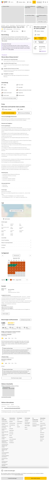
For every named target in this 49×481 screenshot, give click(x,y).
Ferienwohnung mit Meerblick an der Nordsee (5, 445)
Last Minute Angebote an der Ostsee (5, 453)
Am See (10, 435)
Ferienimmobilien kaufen (43, 426)
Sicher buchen (19, 423)
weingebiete (11, 440)
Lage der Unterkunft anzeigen (16, 210)
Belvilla (41, 440)
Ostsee (28, 25)
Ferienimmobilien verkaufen (43, 429)
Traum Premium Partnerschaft (27, 423)
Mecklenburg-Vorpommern (20, 25)
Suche (18, 419)
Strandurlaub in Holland (4, 429)
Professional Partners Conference (35, 425)
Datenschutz (42, 432)
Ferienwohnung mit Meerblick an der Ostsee (5, 449)
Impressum (42, 434)
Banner (26, 427)
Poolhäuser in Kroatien (4, 438)
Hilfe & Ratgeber (27, 425)
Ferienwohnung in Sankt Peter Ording (5, 468)
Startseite (3, 25)
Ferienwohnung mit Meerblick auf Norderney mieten (5, 441)
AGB (41, 430)
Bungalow (11, 421)
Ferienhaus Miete (12, 423)
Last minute (11, 432)
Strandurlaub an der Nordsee (5, 435)
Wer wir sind (42, 419)
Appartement (11, 430)
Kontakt (18, 426)
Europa (7, 25)
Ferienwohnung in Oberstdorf (5, 465)
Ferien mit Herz (42, 423)
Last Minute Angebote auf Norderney (5, 456)
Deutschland (12, 25)
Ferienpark (11, 428)
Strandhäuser (11, 442)
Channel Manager (35, 421)
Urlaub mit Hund (4, 421)
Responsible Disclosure (42, 437)
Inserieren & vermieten (27, 420)
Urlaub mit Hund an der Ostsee (5, 424)
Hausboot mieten (12, 419)
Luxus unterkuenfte (12, 439)
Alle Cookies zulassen (35, 478)
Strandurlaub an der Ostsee (5, 432)
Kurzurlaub (11, 433)
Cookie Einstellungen (12, 478)
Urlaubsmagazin (19, 421)
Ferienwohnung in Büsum (5, 459)
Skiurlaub (11, 437)
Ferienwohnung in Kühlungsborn (5, 462)
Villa (10, 426)
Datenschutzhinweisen (19, 474)
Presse (41, 421)
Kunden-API (34, 423)
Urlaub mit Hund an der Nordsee (5, 427)
